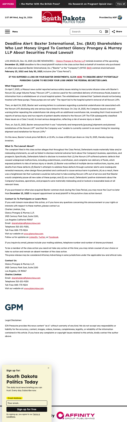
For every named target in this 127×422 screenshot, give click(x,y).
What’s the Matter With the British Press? (36, 3)
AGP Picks (8, 4)
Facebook (53, 237)
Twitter (42, 237)
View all (121, 4)
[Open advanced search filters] (107, 31)
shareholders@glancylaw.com (26, 223)
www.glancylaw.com (33, 233)
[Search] (101, 31)
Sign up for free (26, 409)
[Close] (48, 368)
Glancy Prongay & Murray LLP (70, 61)
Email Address (14, 398)
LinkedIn (33, 237)
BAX (89, 68)
